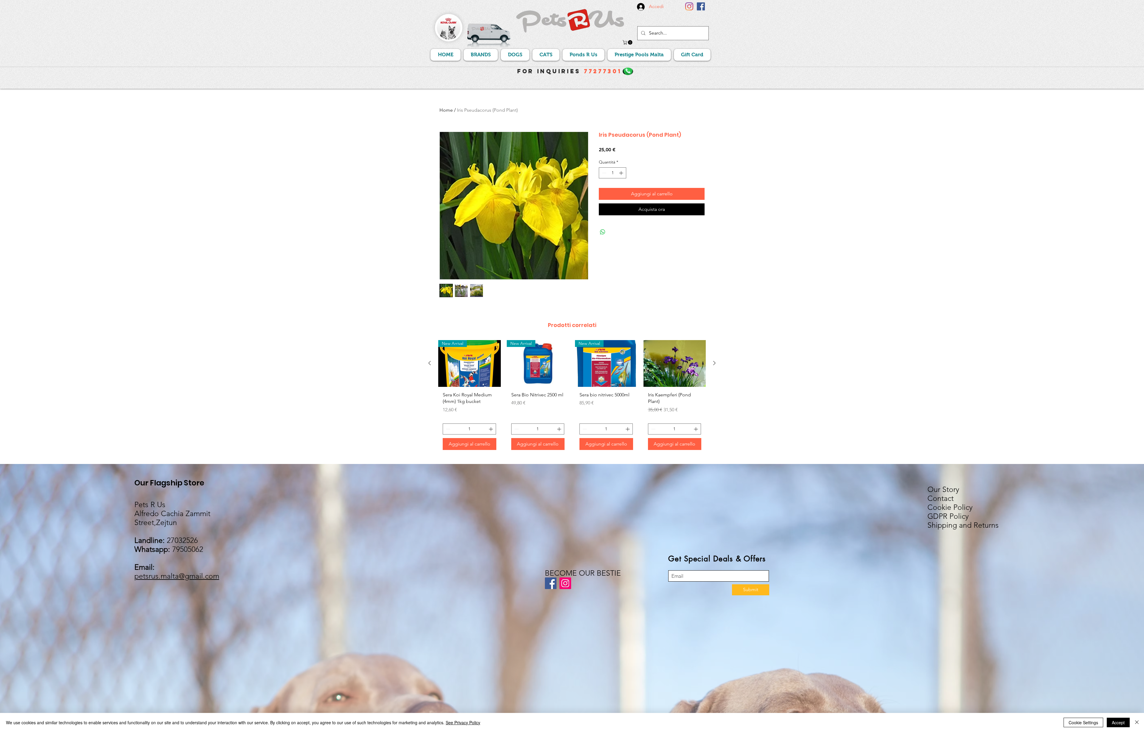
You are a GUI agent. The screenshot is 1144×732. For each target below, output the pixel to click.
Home (446, 110)
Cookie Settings (1083, 722)
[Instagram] (689, 6)
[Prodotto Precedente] (429, 363)
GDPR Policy (948, 516)
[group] (572, 397)
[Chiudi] (1136, 722)
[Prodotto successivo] (714, 363)
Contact (940, 498)
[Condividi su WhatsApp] (602, 232)
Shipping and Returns (963, 525)
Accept (1118, 722)
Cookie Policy (950, 507)
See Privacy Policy (463, 722)
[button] (628, 42)
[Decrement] (603, 173)
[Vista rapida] (675, 363)
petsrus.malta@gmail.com (176, 575)
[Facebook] (701, 6)
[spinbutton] (612, 173)
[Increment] (621, 173)
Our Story (943, 489)
